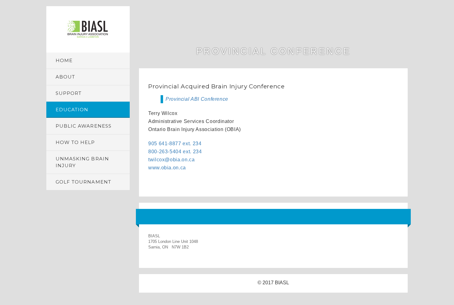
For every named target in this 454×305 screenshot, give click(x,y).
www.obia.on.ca (167, 167)
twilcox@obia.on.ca (171, 159)
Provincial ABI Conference (197, 99)
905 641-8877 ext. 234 (174, 143)
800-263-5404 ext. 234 (175, 151)
